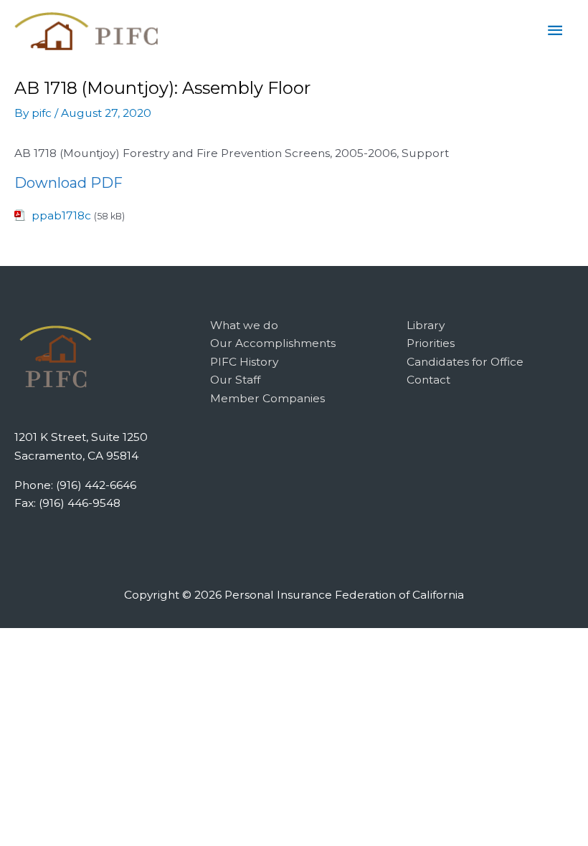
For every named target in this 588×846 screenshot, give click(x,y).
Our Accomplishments (273, 343)
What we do (244, 325)
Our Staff (235, 379)
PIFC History (244, 362)
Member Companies (267, 398)
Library (426, 325)
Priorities (431, 343)
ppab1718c (61, 215)
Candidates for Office (465, 362)
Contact (428, 379)
